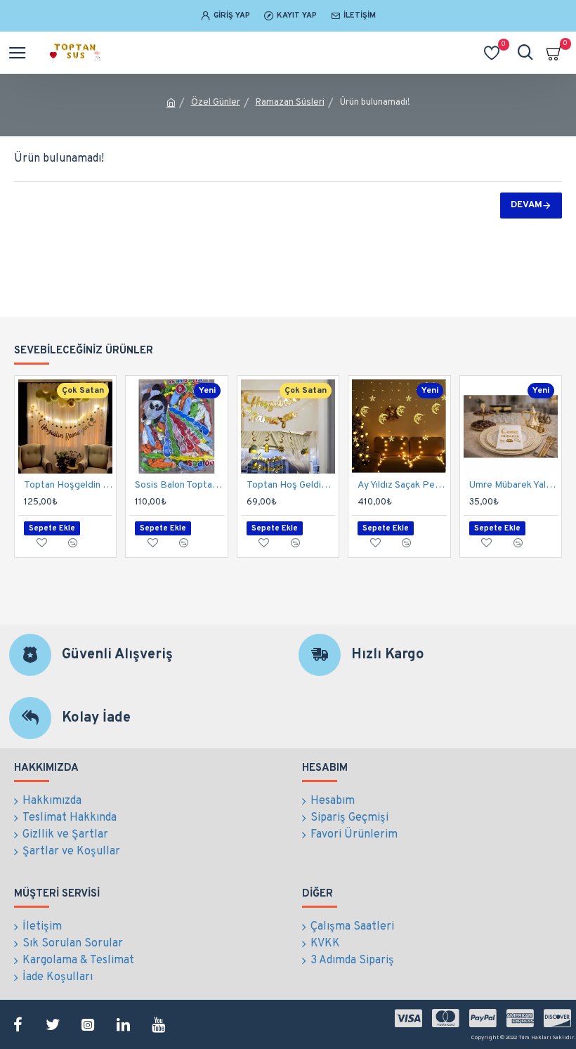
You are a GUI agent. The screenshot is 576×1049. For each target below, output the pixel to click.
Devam (526, 205)
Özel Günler (215, 102)
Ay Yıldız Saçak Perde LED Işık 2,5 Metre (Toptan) (402, 485)
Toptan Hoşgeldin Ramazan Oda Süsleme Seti (68, 485)
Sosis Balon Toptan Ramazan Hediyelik (179, 485)
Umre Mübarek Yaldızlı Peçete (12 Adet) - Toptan (513, 485)
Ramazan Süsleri (290, 102)
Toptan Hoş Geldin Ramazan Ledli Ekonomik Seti (291, 485)
